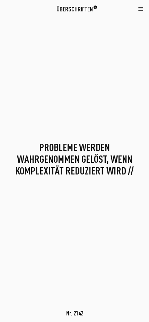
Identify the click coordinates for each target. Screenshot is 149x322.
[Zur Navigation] (140, 9)
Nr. (74, 313)
